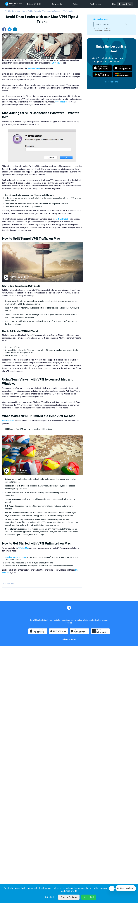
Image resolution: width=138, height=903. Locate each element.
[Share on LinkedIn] (15, 29)
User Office (126, 4)
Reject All (49, 897)
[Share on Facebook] (4, 29)
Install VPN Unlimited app (15, 557)
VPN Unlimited (61, 102)
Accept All (89, 897)
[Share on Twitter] (10, 29)
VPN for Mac (23, 548)
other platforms (111, 82)
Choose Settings (69, 897)
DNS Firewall (57, 63)
